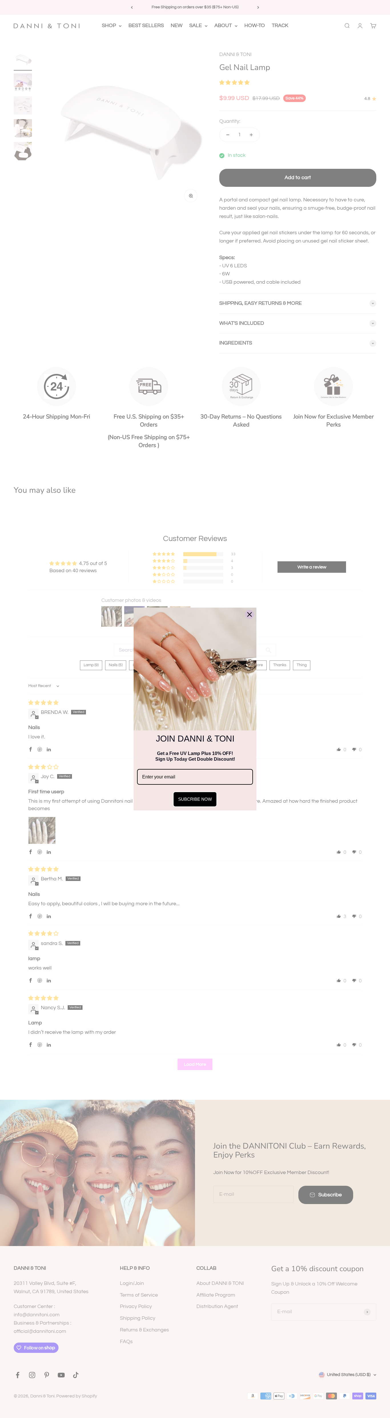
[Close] (249, 614)
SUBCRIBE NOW (195, 799)
